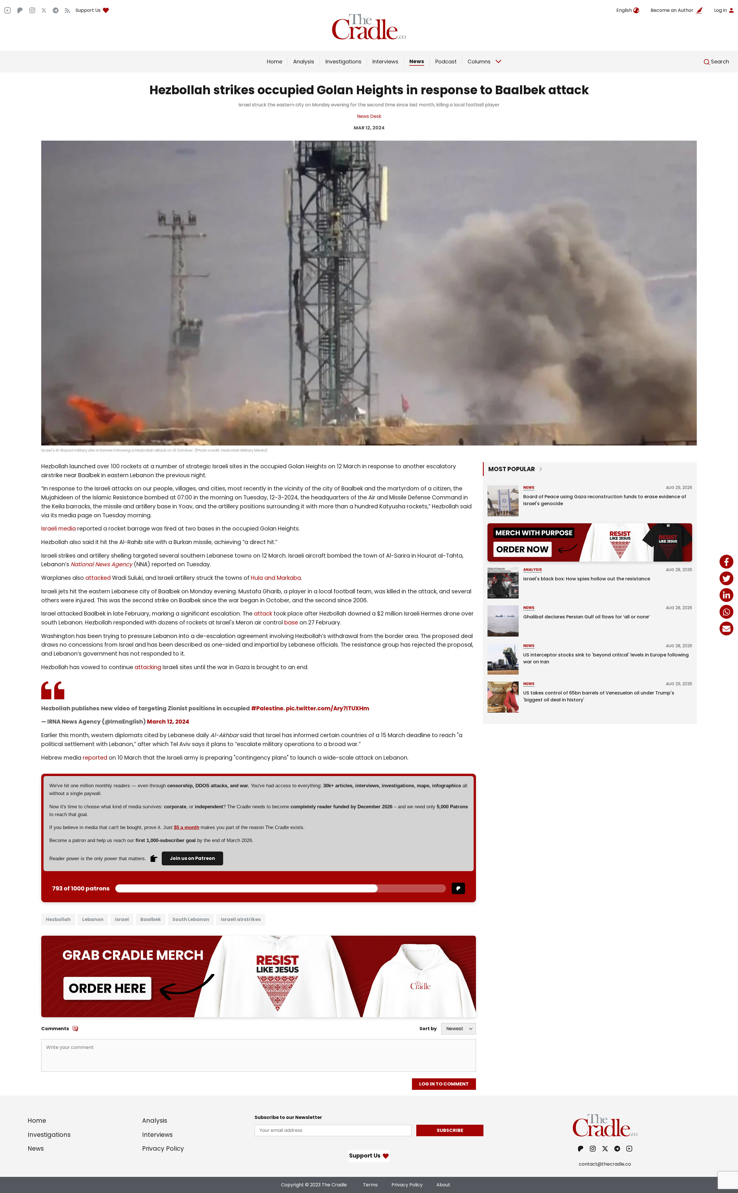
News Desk (369, 116)
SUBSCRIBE (450, 1130)
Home (274, 61)
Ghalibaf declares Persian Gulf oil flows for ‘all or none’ (586, 617)
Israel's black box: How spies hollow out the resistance (586, 578)
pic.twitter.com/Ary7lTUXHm (327, 708)
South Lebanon (190, 919)
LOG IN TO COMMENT (444, 1084)
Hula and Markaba (276, 578)
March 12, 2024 (168, 722)
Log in (720, 10)
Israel (122, 919)
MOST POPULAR (511, 469)
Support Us (88, 10)
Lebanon (92, 919)
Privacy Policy (163, 1148)
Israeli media (58, 529)
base (290, 622)
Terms (370, 1184)
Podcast (446, 61)
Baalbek (150, 919)
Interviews (385, 61)
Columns (479, 61)
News (416, 61)
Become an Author (672, 10)
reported (95, 758)
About (443, 1184)
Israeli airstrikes (241, 919)
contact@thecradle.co (605, 1164)
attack (263, 614)
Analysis (303, 61)
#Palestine (267, 708)
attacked (98, 578)
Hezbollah (58, 919)
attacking (148, 667)
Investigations (343, 61)
